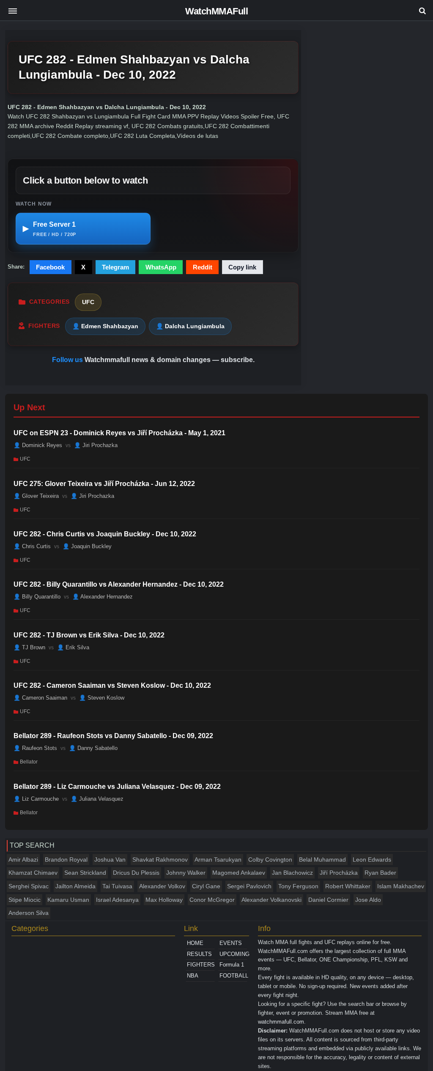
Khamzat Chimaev (33, 872)
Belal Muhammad (322, 859)
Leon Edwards (372, 859)
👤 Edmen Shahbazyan (105, 326)
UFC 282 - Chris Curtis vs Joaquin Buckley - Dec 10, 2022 (105, 534)
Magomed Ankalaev (238, 872)
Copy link (242, 267)
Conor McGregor (212, 899)
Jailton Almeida (75, 886)
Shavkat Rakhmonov (160, 859)
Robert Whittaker (347, 886)
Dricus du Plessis (136, 872)
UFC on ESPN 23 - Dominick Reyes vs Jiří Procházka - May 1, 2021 (119, 433)
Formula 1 (231, 964)
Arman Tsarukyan (218, 859)
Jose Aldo (368, 899)
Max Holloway (164, 899)
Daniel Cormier (328, 899)
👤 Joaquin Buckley (87, 546)
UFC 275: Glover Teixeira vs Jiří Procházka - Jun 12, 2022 (104, 483)
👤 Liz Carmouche (36, 799)
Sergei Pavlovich (249, 886)
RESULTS (199, 954)
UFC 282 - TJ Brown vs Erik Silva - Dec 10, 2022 (89, 635)
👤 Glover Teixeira (36, 495)
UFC (88, 302)
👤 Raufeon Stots (35, 748)
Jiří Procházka (339, 872)
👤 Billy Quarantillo (37, 596)
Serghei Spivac (28, 886)
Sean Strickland (85, 872)
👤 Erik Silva (73, 647)
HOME (195, 943)
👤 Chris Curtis (32, 546)
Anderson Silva (28, 912)
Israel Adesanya (117, 899)
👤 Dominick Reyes (38, 445)
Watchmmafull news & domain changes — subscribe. (170, 359)
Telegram (115, 267)
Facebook (50, 267)
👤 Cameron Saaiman (40, 698)
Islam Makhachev (400, 886)
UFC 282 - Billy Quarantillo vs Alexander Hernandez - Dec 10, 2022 (119, 584)
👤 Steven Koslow (101, 698)
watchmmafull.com (281, 1022)
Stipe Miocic (24, 899)
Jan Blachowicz (292, 872)
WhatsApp (160, 267)
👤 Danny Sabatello (93, 748)
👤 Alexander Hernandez (102, 596)
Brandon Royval (66, 859)
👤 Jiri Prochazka (96, 445)
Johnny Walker (186, 872)
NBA (192, 975)
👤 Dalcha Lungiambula (190, 326)
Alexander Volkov (162, 886)
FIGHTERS (200, 964)
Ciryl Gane (206, 886)
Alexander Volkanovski (271, 899)
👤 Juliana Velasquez (97, 799)
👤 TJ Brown (29, 647)
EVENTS (230, 943)
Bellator (29, 762)
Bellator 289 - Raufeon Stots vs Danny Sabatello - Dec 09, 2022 (113, 735)
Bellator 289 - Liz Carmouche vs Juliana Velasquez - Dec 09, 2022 (117, 786)
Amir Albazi (23, 859)
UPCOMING (233, 954)
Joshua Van (110, 859)
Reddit (202, 267)
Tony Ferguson (298, 886)
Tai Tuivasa (117, 886)
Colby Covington (270, 859)
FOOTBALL (233, 975)
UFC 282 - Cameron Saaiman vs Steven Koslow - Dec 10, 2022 (112, 685)
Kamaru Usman (68, 899)
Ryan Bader (380, 872)
